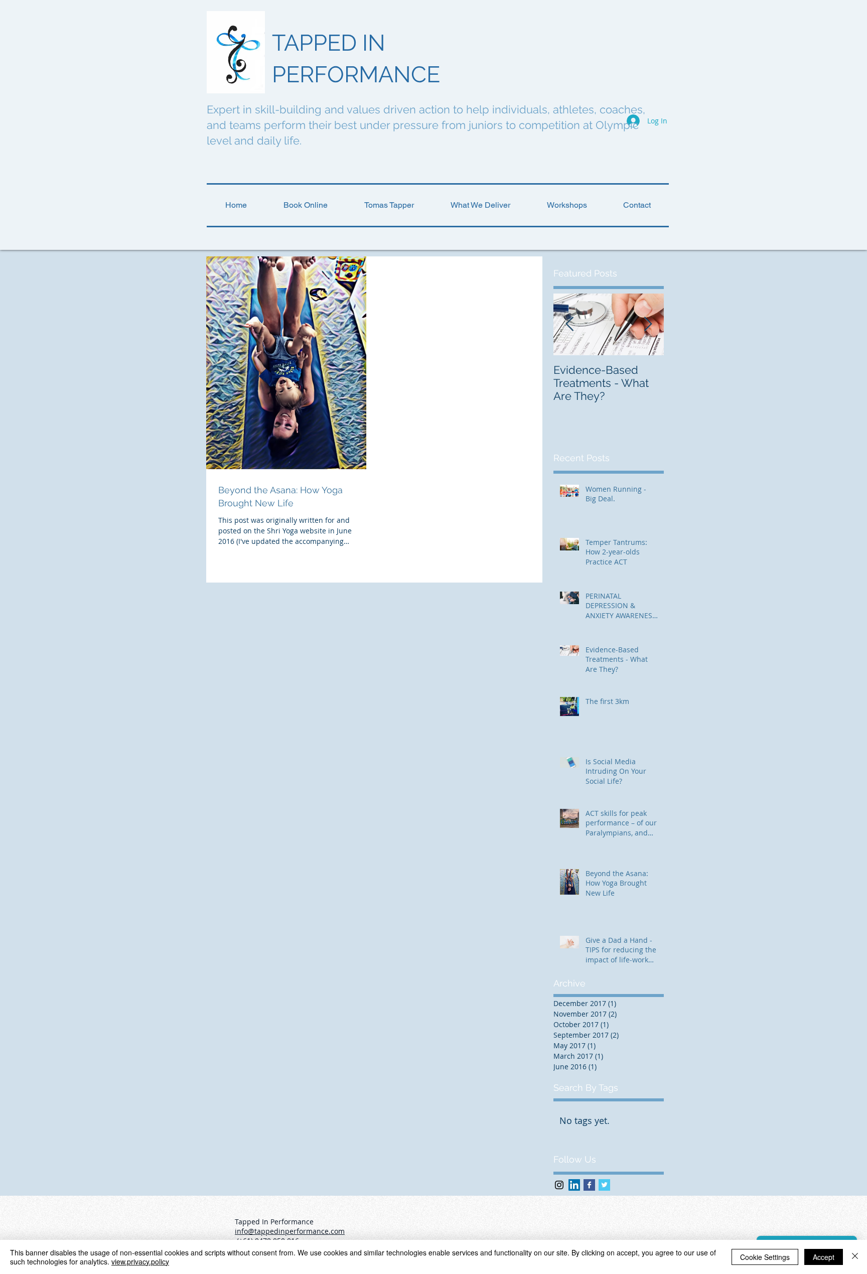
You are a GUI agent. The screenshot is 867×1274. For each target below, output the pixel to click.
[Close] (855, 1257)
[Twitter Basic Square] (604, 1185)
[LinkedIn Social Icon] (574, 1185)
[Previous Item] (569, 324)
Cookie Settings (765, 1257)
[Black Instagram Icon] (559, 1185)
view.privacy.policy (140, 1261)
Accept (823, 1257)
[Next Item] (647, 324)
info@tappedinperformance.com (290, 1231)
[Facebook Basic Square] (589, 1185)
